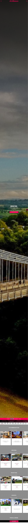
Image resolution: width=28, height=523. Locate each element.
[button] (27, 438)
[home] (14, 1)
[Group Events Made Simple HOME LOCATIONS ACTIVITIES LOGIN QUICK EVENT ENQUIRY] (1, 1)
